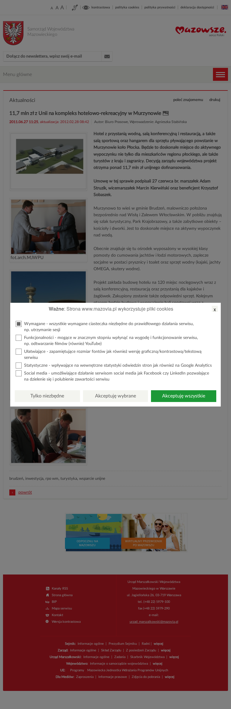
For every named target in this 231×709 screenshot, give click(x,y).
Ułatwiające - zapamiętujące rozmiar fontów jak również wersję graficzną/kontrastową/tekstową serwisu (113, 355)
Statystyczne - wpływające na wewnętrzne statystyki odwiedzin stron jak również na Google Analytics (118, 365)
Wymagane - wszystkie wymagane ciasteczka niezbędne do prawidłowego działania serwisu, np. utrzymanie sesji (109, 327)
